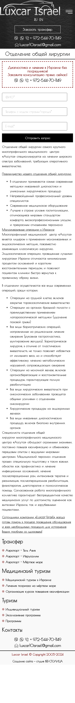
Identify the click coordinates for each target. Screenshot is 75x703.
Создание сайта (23, 661)
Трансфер (12, 541)
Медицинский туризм (26, 571)
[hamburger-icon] (68, 12)
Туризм (9, 600)
